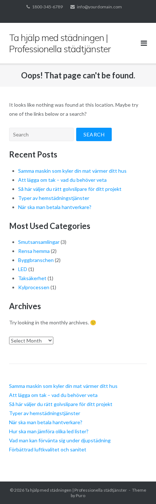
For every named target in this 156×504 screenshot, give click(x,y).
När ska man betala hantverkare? (54, 207)
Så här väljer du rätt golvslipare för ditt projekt (70, 189)
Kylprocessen (33, 287)
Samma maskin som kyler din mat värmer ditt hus (72, 171)
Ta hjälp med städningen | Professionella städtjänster (76, 490)
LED (22, 269)
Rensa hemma (34, 251)
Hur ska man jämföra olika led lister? (49, 431)
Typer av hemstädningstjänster (53, 198)
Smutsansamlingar (38, 242)
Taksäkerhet (32, 278)
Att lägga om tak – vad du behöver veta (62, 180)
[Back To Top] (138, 486)
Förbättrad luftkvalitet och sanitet (47, 449)
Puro (80, 495)
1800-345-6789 (47, 6)
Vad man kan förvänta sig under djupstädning (60, 440)
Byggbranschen (36, 260)
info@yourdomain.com (99, 6)
